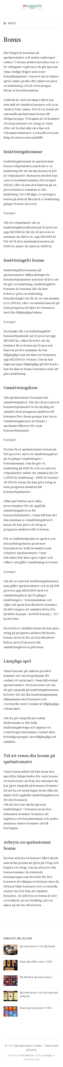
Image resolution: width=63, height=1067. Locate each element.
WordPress (27, 1055)
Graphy (47, 1055)
